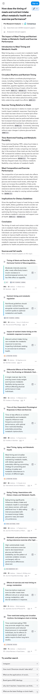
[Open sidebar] (3, 3)
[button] (35, 3)
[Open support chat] (37, 692)
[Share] (35, 9)
